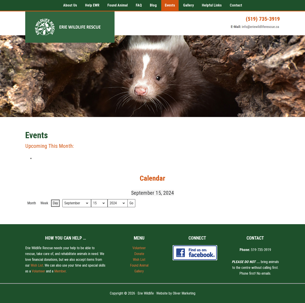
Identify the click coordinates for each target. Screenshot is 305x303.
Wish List (37, 265)
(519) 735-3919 (263, 19)
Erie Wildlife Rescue (70, 27)
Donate (139, 254)
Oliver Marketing (184, 293)
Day (55, 203)
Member (60, 271)
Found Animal (139, 265)
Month (31, 203)
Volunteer (38, 271)
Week (44, 203)
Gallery (139, 271)
